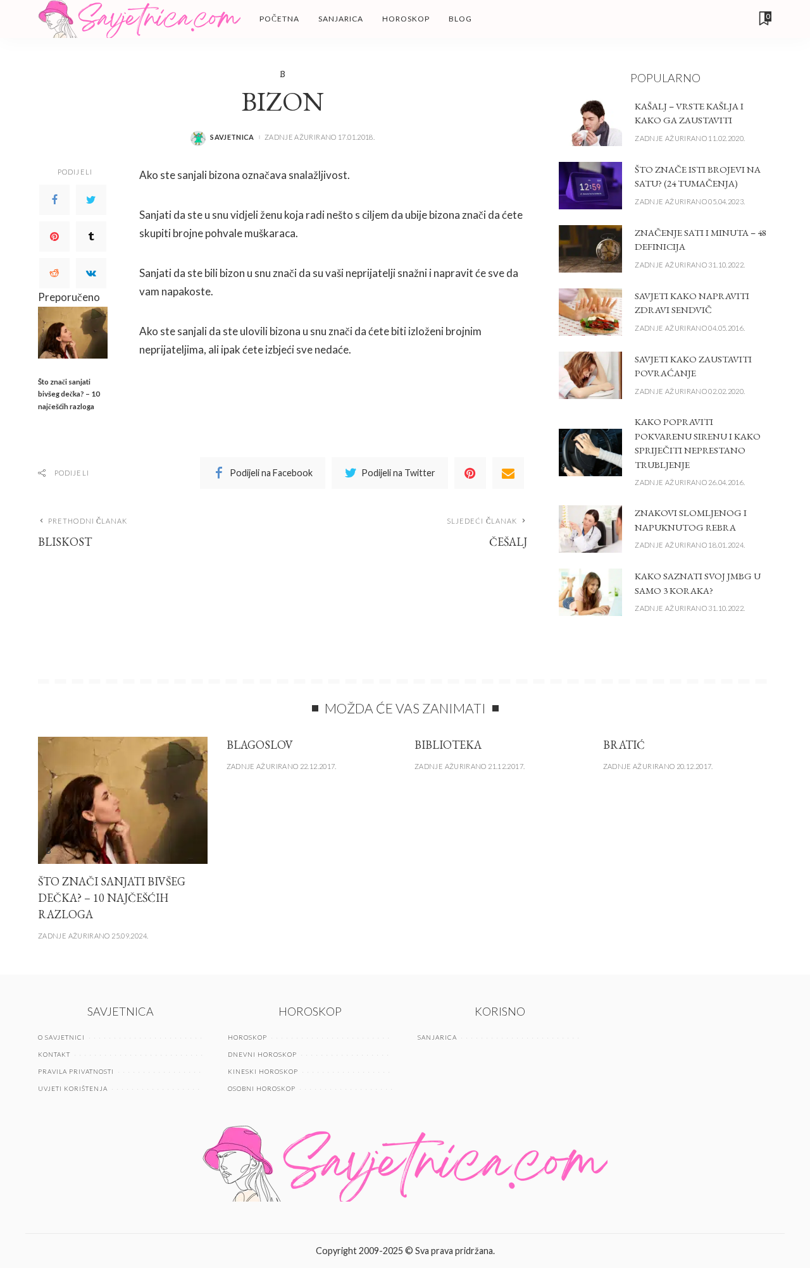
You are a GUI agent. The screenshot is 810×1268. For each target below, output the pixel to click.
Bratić (624, 744)
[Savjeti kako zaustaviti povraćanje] (590, 375)
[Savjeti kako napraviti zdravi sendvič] (590, 312)
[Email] (508, 473)
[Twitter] (91, 200)
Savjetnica (232, 136)
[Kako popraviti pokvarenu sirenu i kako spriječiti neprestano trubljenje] (590, 452)
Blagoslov (260, 744)
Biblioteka (448, 744)
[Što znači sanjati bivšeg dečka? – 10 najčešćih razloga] (73, 333)
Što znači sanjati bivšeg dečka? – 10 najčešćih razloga (69, 394)
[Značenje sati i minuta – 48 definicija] (590, 249)
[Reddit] (54, 273)
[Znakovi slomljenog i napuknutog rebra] (590, 529)
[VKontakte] (91, 273)
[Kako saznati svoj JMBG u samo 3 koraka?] (590, 592)
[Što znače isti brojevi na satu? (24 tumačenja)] (590, 185)
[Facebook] (54, 200)
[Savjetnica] (139, 19)
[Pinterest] (54, 236)
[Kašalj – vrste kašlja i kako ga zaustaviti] (590, 122)
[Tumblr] (91, 236)
